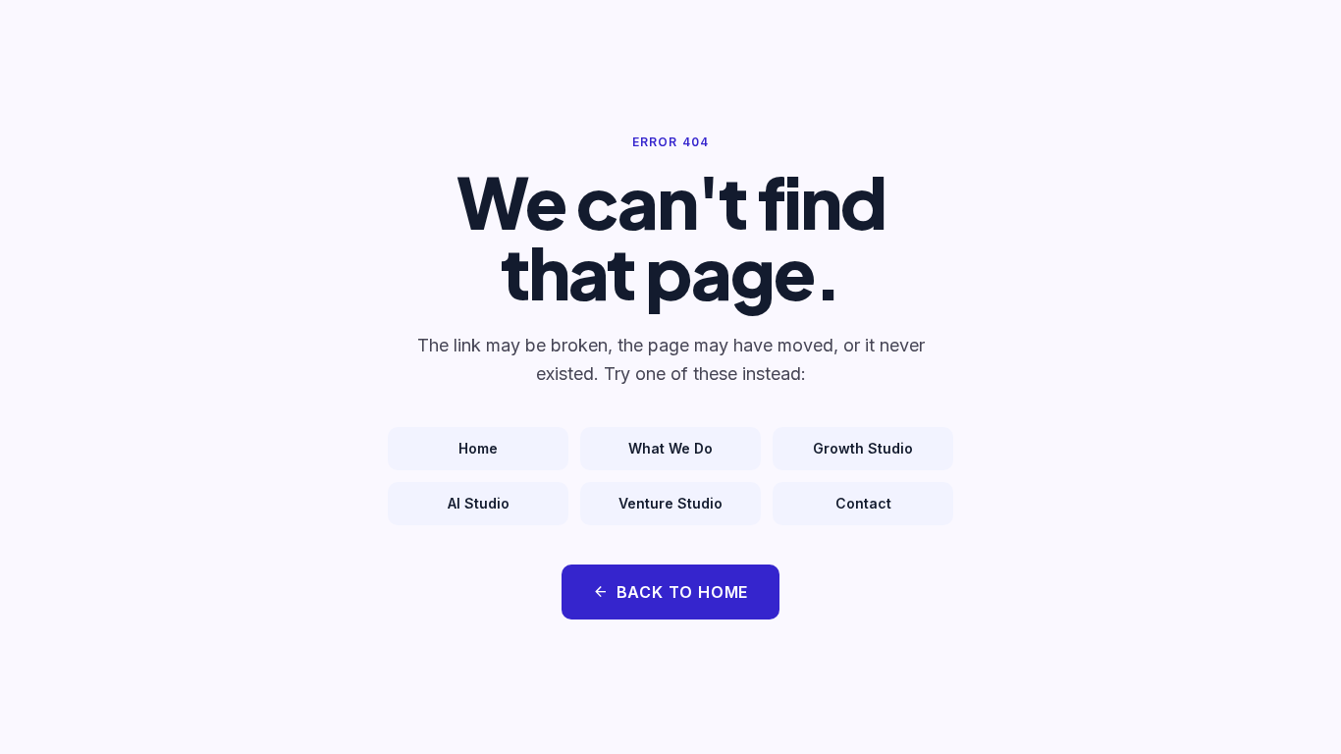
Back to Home (671, 592)
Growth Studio (863, 448)
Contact (863, 503)
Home (478, 448)
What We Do (670, 448)
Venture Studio (670, 503)
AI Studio (479, 503)
